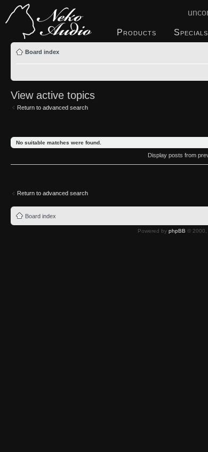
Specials (191, 32)
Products (136, 32)
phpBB (177, 231)
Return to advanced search (52, 107)
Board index (42, 52)
